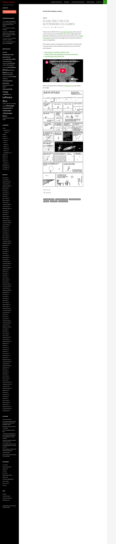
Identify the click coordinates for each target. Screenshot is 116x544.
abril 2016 (5, 374)
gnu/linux (10, 70)
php (7, 85)
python (4, 87)
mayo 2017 (5, 349)
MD (53, 27)
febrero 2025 (5, 200)
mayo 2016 (5, 372)
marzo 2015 (5, 400)
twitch (4, 106)
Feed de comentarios (7, 498)
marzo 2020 (5, 302)
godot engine (10, 72)
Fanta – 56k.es (6, 483)
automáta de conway (61, 199)
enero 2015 (5, 404)
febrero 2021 (5, 280)
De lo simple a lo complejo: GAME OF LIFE (56, 52)
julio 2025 (5, 190)
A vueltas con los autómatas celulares (59, 22)
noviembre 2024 (6, 204)
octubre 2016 (6, 363)
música (4, 85)
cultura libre (6, 65)
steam (8, 103)
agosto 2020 (5, 292)
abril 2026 (5, 177)
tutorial (14, 103)
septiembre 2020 (6, 290)
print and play (10, 85)
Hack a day (5, 473)
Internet (4, 161)
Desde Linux (5, 477)
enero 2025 (5, 202)
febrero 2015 (5, 402)
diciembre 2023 (6, 220)
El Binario (5, 471)
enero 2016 (5, 380)
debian (10, 65)
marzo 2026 (5, 179)
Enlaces (5, 163)
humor (11, 74)
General (4, 156)
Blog (4, 134)
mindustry (5, 78)
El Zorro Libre (6, 481)
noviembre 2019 (6, 310)
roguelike (6, 94)
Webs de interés (90, 2)
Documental (5, 67)
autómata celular (49, 199)
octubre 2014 (6, 410)
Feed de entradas (6, 496)
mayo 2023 (5, 233)
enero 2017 (5, 357)
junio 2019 (5, 316)
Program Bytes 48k (7, 467)
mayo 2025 (5, 194)
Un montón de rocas (68, 85)
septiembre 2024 (6, 208)
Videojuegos (6, 152)
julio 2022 (5, 247)
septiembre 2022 (6, 243)
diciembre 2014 (6, 406)
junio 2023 (5, 231)
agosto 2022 (5, 245)
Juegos (4, 146)
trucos (11, 103)
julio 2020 (5, 294)
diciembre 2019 (6, 308)
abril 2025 (5, 196)
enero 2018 (5, 335)
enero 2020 (5, 306)
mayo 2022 (5, 251)
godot (5, 72)
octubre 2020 (6, 288)
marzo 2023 (5, 235)
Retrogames (5, 165)
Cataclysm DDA (10, 59)
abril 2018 (5, 331)
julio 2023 (5, 228)
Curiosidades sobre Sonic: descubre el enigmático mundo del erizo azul (9, 445)
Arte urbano (6, 130)
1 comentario (60, 27)
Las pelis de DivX (6, 452)
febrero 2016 (5, 378)
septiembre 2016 (6, 365)
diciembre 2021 (6, 261)
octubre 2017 (6, 339)
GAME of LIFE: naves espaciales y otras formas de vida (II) (61, 54)
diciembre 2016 (6, 359)
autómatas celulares (66, 32)
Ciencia (45, 18)
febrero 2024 (5, 216)
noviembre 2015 (6, 384)
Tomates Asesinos (9, 2)
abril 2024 (5, 214)
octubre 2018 (6, 325)
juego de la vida (63, 201)
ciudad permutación (75, 199)
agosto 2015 (5, 390)
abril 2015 (5, 398)
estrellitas (11, 67)
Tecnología (5, 167)
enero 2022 (5, 259)
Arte (4, 128)
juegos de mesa (6, 76)
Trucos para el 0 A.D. (7, 419)
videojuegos (7, 110)
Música (5, 150)
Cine (4, 142)
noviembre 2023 (6, 222)
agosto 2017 (5, 343)
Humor (4, 158)
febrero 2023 (5, 237)
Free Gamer (5, 464)
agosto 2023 (5, 226)
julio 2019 (5, 314)
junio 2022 (5, 249)
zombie (4, 119)
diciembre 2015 (6, 382)
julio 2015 (5, 392)
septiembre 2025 (6, 186)
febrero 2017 (5, 355)
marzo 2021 (5, 278)
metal (14, 76)
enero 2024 (5, 218)
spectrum (5, 103)
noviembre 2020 (6, 286)
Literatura (5, 148)
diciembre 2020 (6, 284)
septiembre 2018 (6, 327)
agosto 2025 (5, 188)
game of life (54, 201)
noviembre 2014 (6, 408)
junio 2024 (5, 210)
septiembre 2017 (6, 341)
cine (11, 61)
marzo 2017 (5, 353)
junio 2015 (5, 394)
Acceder (4, 494)
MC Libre (5, 485)
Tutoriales (5, 169)
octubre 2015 (6, 386)
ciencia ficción (6, 61)
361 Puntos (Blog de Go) (8, 479)
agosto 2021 (5, 269)
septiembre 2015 (6, 388)
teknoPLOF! (5, 469)
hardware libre (6, 74)
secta (10, 94)
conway (46, 201)
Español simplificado (56, 2)
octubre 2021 (6, 265)
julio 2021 (5, 271)
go (13, 70)
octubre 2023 (6, 224)
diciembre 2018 (6, 320)
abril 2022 (5, 253)
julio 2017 (5, 345)
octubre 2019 (6, 312)
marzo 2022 (5, 255)
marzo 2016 (5, 376)
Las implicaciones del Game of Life (54, 56)
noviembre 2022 (6, 241)
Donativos (66, 2)
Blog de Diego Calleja (7, 475)
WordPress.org (6, 500)
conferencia (5, 63)
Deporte (4, 154)
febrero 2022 (5, 257)
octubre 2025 (6, 184)
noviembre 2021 (6, 263)
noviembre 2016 (6, 361)
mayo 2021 (5, 273)
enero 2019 (5, 318)
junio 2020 (5, 296)
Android (5, 52)
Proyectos (99, 2)
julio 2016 (5, 369)
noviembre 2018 (6, 322)
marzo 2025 (5, 198)
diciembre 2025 (6, 181)
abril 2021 (5, 275)
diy (13, 65)
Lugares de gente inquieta (78, 2)
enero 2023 (5, 239)
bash (4, 59)
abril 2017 (5, 351)
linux (10, 76)
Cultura (4, 138)
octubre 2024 (6, 206)
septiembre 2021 (6, 267)
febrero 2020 (5, 304)
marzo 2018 (5, 333)
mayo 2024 (5, 212)
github (5, 70)
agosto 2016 (5, 367)
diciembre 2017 (6, 337)
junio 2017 (5, 347)
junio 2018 (5, 329)
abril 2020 (5, 300)
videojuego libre (8, 108)
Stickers (6, 132)
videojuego (10, 106)
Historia (5, 144)
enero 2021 (5, 282)
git (15, 67)
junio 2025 (5, 192)
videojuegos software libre (8, 118)
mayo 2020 (5, 298)
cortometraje (11, 63)
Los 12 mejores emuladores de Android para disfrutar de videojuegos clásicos (9, 423)
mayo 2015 (5, 396)
